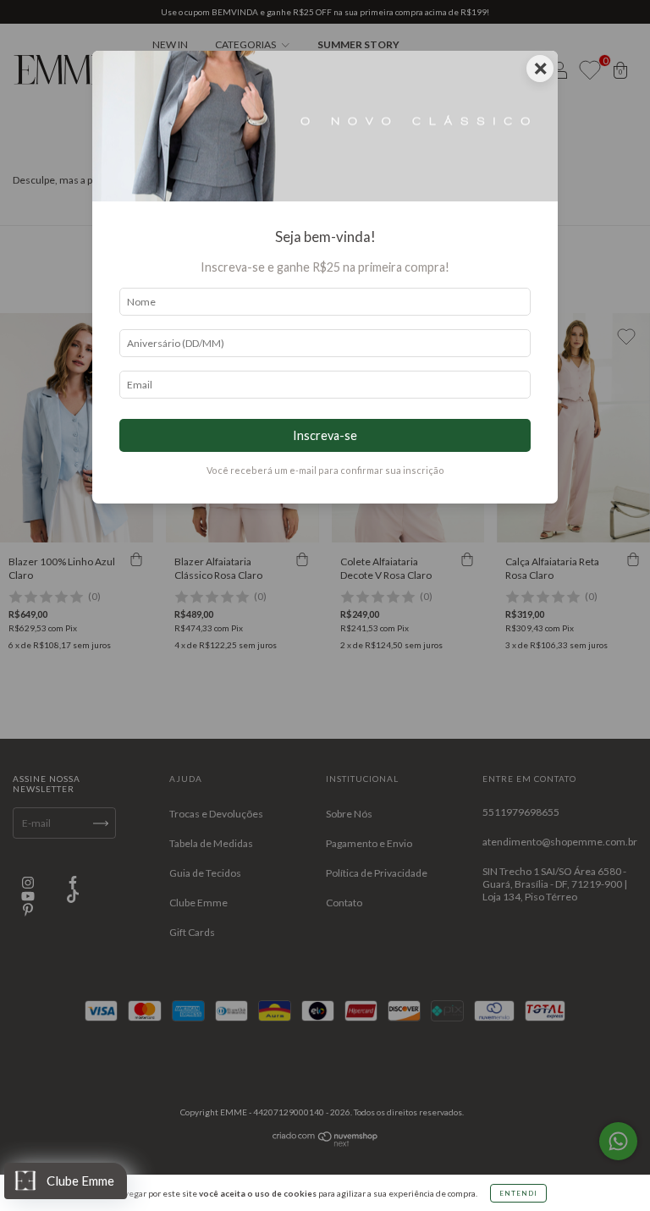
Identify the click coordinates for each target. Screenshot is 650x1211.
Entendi (518, 1193)
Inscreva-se (325, 435)
